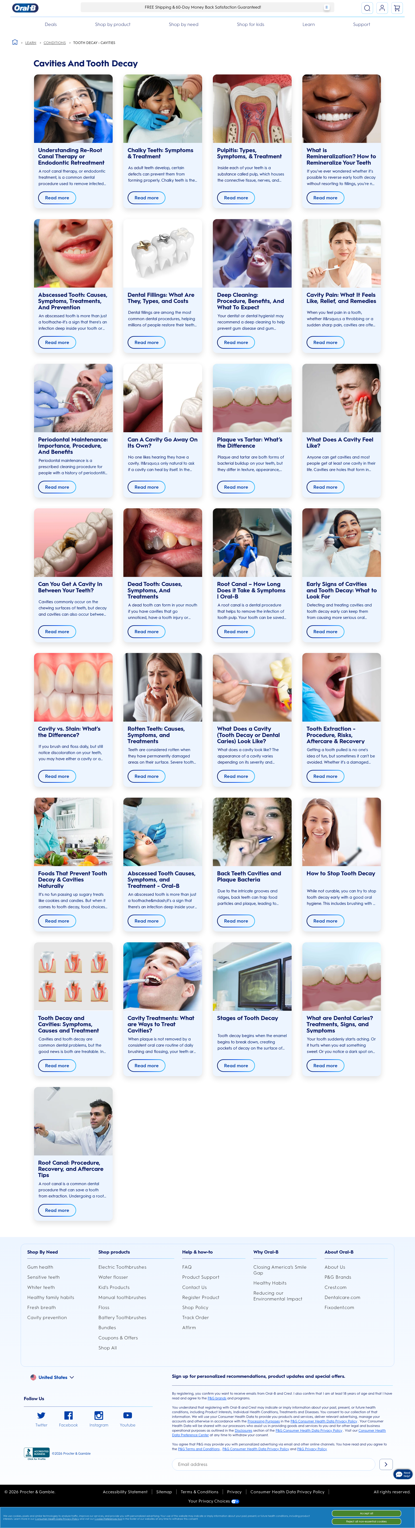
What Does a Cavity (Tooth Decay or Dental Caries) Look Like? (248, 735)
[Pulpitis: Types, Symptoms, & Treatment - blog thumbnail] (252, 108)
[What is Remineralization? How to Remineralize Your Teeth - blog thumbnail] (341, 108)
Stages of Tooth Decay (247, 1018)
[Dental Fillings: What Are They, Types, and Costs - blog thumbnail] (162, 253)
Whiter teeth (41, 1287)
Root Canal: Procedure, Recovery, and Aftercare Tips (70, 1169)
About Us (335, 1267)
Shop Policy (195, 1307)
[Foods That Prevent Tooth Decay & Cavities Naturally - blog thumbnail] (73, 832)
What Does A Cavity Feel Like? (340, 442)
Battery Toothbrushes (122, 1317)
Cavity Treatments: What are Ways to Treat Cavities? (161, 1024)
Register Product (200, 1297)
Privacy (234, 1491)
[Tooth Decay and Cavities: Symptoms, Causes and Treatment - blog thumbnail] (73, 976)
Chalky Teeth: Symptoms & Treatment (160, 153)
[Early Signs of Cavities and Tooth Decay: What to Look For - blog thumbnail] (341, 542)
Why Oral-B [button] (266, 1252)
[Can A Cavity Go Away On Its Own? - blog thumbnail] (162, 398)
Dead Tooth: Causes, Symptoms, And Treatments (155, 590)
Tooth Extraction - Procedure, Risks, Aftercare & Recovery (336, 735)
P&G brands (217, 1398)
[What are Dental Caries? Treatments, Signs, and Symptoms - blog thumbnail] (341, 976)
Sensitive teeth (43, 1277)
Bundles (107, 1327)
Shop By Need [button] (42, 1252)
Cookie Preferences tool (108, 1518)
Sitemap (164, 1491)
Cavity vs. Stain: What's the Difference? (69, 732)
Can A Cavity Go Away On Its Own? (163, 442)
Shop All (107, 1348)
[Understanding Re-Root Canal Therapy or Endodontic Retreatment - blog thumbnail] (73, 108)
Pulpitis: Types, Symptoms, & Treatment (249, 153)
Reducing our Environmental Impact (277, 1296)
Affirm (189, 1327)
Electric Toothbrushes (122, 1267)
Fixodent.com (339, 1307)
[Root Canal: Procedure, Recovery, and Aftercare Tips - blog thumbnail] (73, 1121)
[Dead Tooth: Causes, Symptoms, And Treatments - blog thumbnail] (162, 542)
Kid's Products (114, 1287)
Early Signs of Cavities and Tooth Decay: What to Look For (342, 590)
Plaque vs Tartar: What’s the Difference (249, 442)
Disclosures (243, 1430)
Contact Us (194, 1287)
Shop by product (112, 24)
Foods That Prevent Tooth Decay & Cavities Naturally (72, 879)
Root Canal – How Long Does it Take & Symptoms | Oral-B (251, 590)
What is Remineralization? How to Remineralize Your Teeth (341, 156)
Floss (103, 1307)
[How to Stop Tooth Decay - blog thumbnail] (341, 832)
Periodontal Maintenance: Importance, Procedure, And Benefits (73, 445)
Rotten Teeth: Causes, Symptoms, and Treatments (156, 735)
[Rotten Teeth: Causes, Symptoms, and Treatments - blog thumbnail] (162, 687)
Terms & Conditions (200, 1491)
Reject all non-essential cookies (366, 1521)
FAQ (187, 1267)
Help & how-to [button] (197, 1252)
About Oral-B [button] (339, 1252)
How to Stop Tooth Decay (341, 873)
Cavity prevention (47, 1317)
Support (361, 24)
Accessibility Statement (125, 1491)
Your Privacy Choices (209, 1501)
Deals (51, 24)
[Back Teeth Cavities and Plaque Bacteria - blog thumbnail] (252, 832)
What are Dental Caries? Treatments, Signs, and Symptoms (340, 1024)
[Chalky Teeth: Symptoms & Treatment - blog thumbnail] (162, 108)
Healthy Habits (269, 1283)
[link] (41, 1419)
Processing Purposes (264, 1421)
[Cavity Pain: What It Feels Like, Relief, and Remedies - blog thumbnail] (341, 253)
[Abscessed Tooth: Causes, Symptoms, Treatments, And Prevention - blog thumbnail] (73, 253)
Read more (57, 197)
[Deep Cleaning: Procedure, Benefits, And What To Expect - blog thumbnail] (252, 253)
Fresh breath (41, 1307)
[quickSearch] (367, 8)
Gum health (40, 1267)
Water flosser (113, 1277)
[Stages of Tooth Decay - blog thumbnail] (252, 976)
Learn (308, 24)
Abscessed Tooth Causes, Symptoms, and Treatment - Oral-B (162, 879)
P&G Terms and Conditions (199, 1449)
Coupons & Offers (118, 1338)
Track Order (195, 1317)
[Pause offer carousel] (327, 7)
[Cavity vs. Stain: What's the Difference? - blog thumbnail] (73, 687)
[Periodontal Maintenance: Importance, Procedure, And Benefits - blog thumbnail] (73, 398)
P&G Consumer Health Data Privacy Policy (323, 1421)
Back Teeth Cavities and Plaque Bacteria (249, 876)
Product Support (200, 1277)
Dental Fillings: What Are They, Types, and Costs (161, 298)
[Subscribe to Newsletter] (386, 1464)
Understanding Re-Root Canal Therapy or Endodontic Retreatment (71, 156)
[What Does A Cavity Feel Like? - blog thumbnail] (341, 398)
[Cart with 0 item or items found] (397, 8)
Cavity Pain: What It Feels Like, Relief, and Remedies (341, 298)
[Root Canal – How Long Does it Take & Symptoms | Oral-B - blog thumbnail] (252, 542)
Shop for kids (250, 24)
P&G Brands (338, 1277)
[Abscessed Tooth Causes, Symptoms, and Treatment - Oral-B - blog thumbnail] (162, 832)
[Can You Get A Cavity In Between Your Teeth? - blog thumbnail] (73, 542)
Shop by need (183, 24)
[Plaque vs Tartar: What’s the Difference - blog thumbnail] (252, 398)
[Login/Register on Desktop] (382, 8)
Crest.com (336, 1287)
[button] (55, 1377)
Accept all (366, 1513)
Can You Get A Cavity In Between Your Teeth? (70, 587)
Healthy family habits (50, 1297)
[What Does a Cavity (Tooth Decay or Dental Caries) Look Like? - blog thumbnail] (252, 687)
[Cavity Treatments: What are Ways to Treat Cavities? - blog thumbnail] (162, 976)
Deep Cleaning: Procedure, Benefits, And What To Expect (250, 301)
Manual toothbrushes (122, 1297)
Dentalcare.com (342, 1297)
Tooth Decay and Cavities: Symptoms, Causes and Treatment (68, 1024)
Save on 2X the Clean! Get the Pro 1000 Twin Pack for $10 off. (203, 7)
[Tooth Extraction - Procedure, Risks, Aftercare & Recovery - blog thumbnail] (341, 687)
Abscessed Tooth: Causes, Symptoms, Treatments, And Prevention (72, 301)
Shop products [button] (114, 1252)
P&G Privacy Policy (312, 1449)
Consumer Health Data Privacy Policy (287, 1491)
